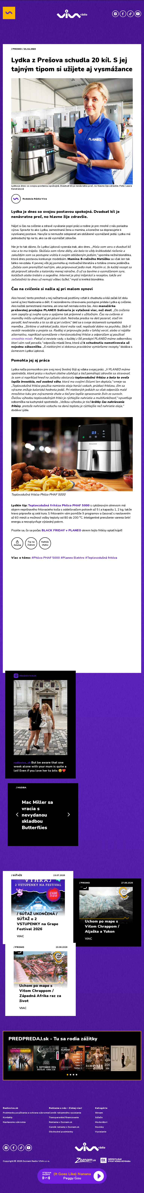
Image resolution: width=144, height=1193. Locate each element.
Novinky (99, 1126)
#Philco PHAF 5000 (46, 558)
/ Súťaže (16, 875)
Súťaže (99, 1117)
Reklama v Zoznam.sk (60, 1122)
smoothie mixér (21, 339)
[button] (67, 1074)
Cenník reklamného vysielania (65, 1112)
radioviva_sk (22, 762)
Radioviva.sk (10, 1108)
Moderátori (101, 1122)
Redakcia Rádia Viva (34, 198)
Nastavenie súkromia (14, 1122)
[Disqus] (72, 611)
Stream (99, 1112)
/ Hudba (21, 787)
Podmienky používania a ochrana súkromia (26, 1112)
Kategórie (101, 1108)
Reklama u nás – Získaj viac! (65, 1108)
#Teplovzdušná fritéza (101, 558)
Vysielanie (100, 1131)
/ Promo (16, 48)
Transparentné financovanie (64, 1117)
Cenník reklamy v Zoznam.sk (64, 1126)
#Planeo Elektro (72, 558)
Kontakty (7, 1117)
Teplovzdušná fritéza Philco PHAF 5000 (58, 505)
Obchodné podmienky (61, 1131)
